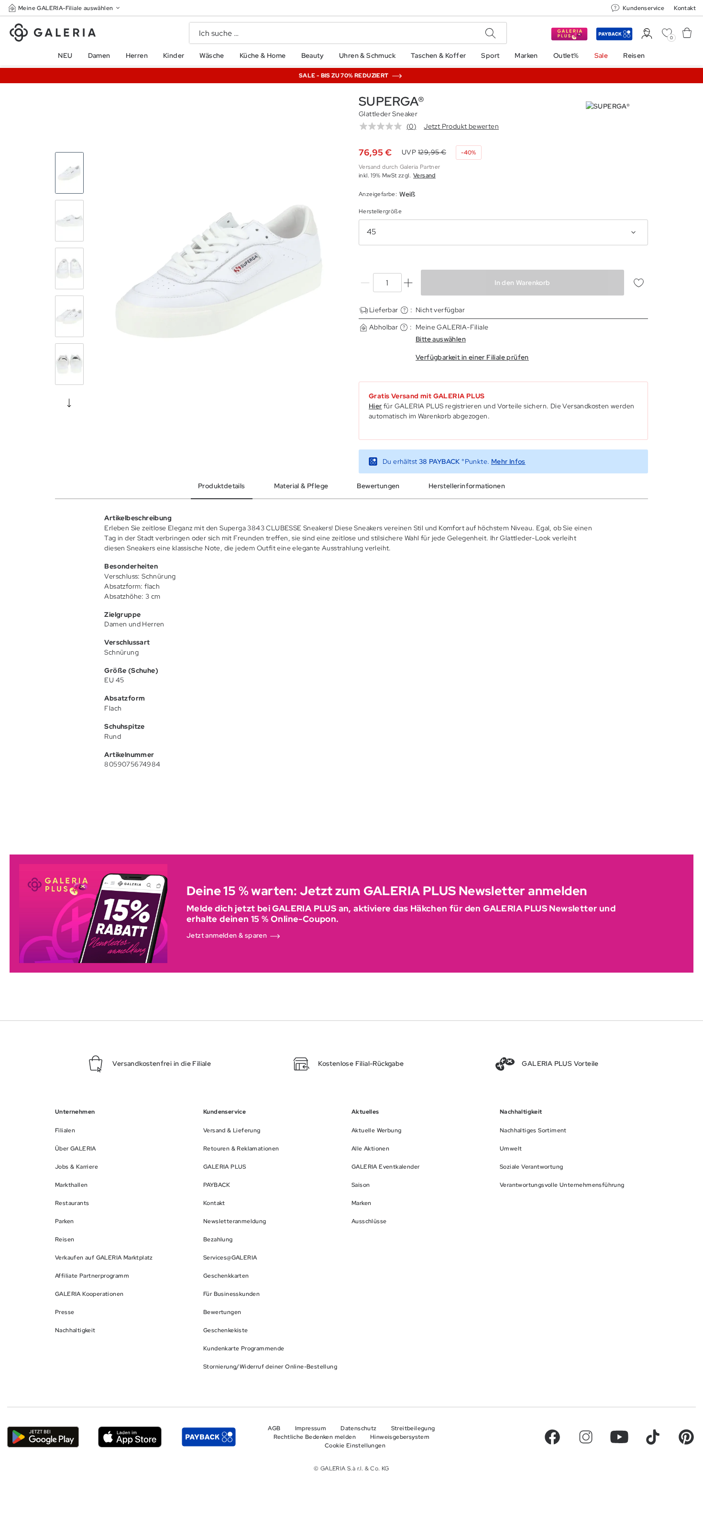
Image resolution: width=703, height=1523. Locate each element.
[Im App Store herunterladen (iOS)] (130, 1436)
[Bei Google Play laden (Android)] (43, 1436)
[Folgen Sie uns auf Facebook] (552, 1436)
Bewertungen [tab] (378, 486)
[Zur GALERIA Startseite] (53, 34)
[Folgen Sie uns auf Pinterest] (686, 1436)
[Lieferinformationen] (404, 310)
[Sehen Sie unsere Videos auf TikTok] (652, 1436)
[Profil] (646, 33)
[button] (65, 8)
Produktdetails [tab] (221, 486)
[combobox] (503, 232)
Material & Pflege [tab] (301, 486)
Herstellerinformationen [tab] (466, 486)
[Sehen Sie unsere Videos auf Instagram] (585, 1436)
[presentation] (69, 403)
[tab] (218, 271)
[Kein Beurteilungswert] (383, 126)
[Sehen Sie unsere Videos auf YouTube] (619, 1436)
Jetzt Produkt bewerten (461, 126)
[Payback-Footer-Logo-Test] (209, 1436)
